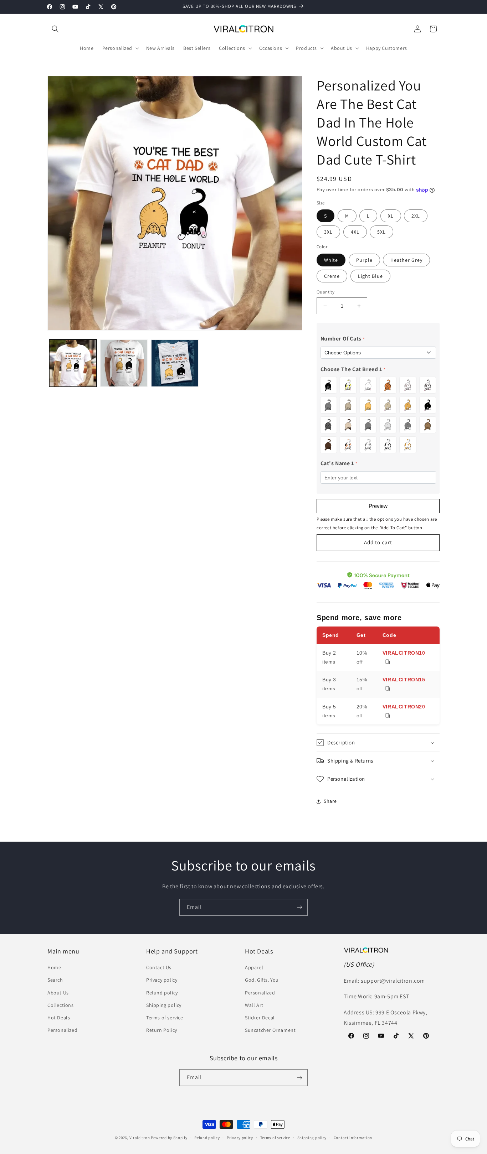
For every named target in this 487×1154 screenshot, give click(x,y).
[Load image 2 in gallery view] (124, 363)
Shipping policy (163, 1005)
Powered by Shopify (169, 1137)
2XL (415, 216)
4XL (355, 232)
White (331, 260)
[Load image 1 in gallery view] (73, 363)
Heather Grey (406, 260)
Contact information (353, 1137)
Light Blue (370, 276)
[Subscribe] (299, 907)
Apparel (254, 967)
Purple (364, 260)
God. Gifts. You (262, 980)
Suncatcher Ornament (270, 1030)
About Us (58, 992)
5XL (381, 232)
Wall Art (254, 1005)
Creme (332, 276)
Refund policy (162, 992)
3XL (328, 232)
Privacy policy (161, 980)
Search (55, 980)
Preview (378, 506)
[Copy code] (388, 662)
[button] (55, 29)
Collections (60, 1005)
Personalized (62, 1030)
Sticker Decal (260, 1017)
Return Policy (161, 1030)
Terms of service (164, 1017)
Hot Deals (58, 1017)
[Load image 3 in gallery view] (175, 363)
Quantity (325, 292)
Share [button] (330, 801)
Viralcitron (139, 1137)
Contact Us (158, 967)
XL (391, 216)
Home (54, 967)
